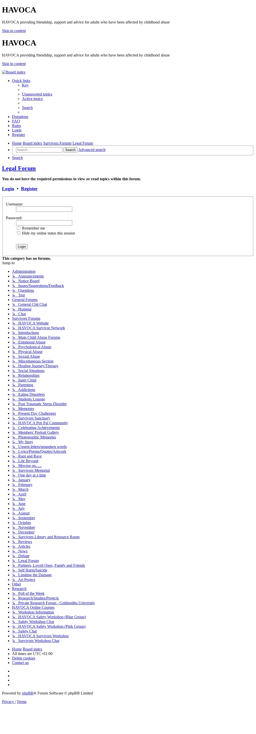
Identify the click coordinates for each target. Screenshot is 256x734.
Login (8, 188)
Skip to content (14, 30)
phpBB (28, 693)
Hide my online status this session (48, 233)
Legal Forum (19, 168)
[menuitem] (25, 85)
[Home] (14, 72)
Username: (14, 204)
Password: (14, 218)
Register (29, 188)
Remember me (33, 228)
